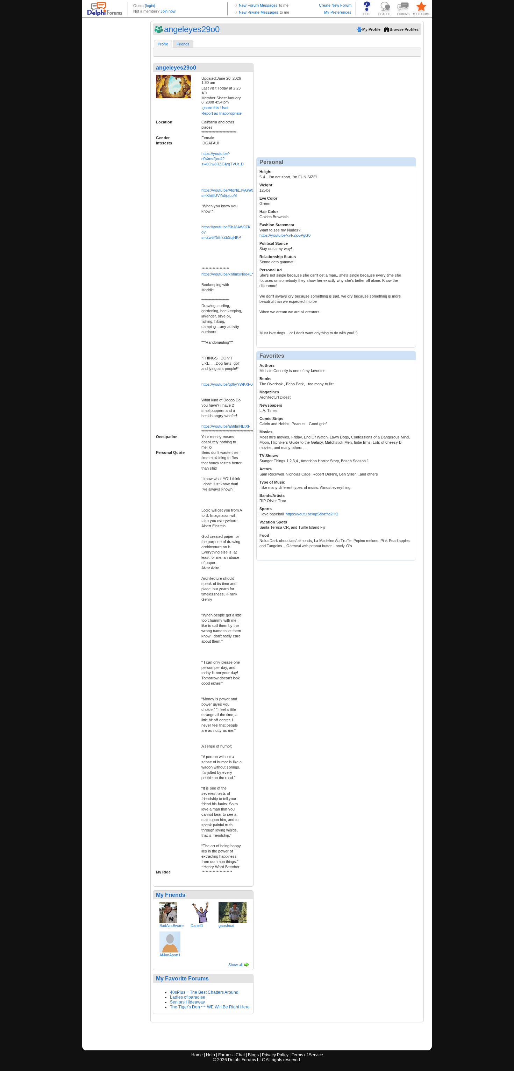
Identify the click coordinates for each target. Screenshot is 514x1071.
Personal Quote (170, 452)
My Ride (163, 872)
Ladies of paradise (187, 997)
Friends (183, 44)
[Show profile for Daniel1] (201, 911)
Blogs (253, 1054)
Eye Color (268, 198)
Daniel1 (197, 925)
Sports (265, 509)
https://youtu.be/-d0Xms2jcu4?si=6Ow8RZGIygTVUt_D (222, 158)
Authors (266, 365)
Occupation (167, 437)
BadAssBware (171, 925)
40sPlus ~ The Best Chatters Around (204, 992)
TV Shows (268, 456)
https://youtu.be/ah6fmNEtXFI (226, 426)
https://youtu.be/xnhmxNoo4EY (227, 274)
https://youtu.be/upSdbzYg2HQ (312, 514)
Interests (164, 143)
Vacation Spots (273, 522)
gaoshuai (226, 925)
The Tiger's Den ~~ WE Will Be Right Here (210, 1007)
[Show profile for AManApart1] (169, 940)
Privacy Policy (275, 1054)
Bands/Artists (272, 495)
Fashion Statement (276, 225)
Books (265, 379)
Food (264, 535)
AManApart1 (169, 955)
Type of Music (272, 482)
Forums (225, 1054)
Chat (240, 1054)
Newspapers (270, 405)
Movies (265, 432)
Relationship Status (277, 257)
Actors (265, 469)
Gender (163, 138)
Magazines (269, 392)
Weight (265, 185)
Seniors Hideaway (187, 1002)
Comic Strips (271, 418)
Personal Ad (270, 270)
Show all (235, 965)
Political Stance (273, 243)
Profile (163, 44)
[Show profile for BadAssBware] (168, 911)
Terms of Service (307, 1054)
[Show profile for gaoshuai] (233, 911)
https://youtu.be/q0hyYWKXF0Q (228, 384)
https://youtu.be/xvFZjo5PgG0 (284, 235)
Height (265, 172)
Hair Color (268, 211)
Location (164, 122)
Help (210, 1054)
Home (197, 1054)
